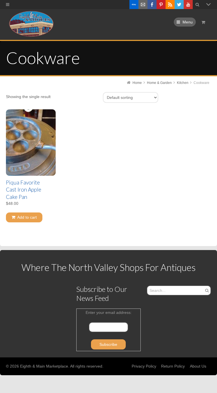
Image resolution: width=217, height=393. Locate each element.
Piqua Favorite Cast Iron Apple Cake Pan (23, 189)
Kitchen (182, 83)
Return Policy (173, 366)
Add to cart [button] (27, 217)
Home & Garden (159, 83)
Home (137, 83)
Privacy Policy (144, 366)
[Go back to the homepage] (31, 24)
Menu (188, 22)
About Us (198, 366)
